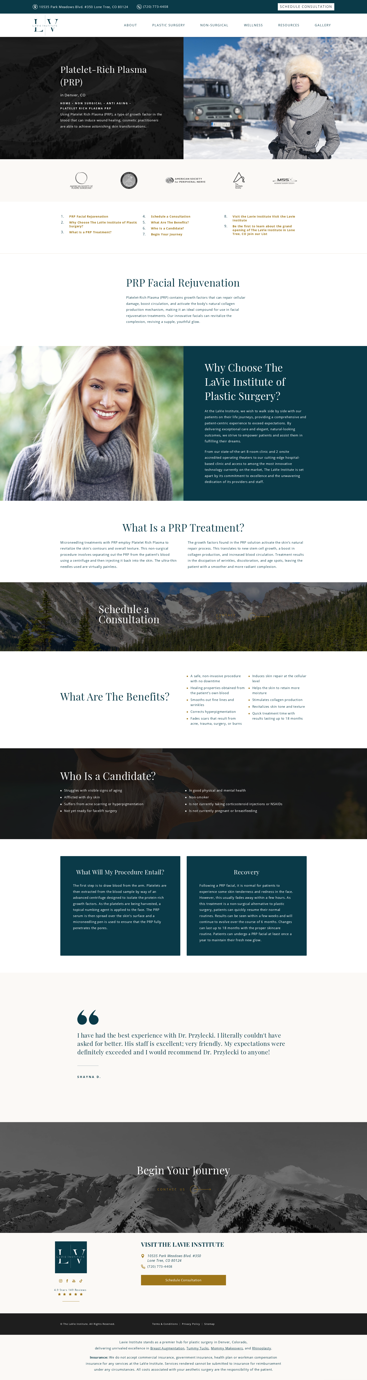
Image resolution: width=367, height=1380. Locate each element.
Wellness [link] (253, 25)
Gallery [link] (323, 25)
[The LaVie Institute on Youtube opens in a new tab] (74, 1281)
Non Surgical (88, 103)
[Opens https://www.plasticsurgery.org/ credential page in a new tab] (81, 180)
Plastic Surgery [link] (168, 25)
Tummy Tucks (197, 1348)
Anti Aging (117, 103)
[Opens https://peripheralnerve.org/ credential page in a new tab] (185, 180)
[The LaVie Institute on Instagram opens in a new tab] (60, 1281)
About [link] (130, 25)
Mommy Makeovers (227, 1348)
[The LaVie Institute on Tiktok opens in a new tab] (81, 1281)
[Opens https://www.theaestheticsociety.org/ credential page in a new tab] (239, 180)
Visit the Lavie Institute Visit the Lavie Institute (264, 218)
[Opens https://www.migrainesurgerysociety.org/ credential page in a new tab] (284, 180)
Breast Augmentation (167, 1348)
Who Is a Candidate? (167, 228)
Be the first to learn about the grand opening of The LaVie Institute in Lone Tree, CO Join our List (264, 230)
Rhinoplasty (261, 1348)
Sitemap (209, 1323)
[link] (152, 6)
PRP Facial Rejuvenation (88, 216)
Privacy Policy (191, 1323)
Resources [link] (288, 25)
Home (65, 103)
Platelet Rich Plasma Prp (86, 108)
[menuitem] (306, 6)
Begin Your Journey (166, 234)
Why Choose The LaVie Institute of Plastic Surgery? (103, 224)
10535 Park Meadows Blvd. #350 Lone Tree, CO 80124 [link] (83, 7)
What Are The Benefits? (170, 222)
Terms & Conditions (165, 1323)
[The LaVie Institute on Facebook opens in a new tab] (67, 1281)
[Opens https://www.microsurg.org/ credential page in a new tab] (128, 180)
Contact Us (226, 617)
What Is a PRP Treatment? (90, 232)
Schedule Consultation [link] (306, 6)
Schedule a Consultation (170, 216)
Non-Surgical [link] (214, 25)
